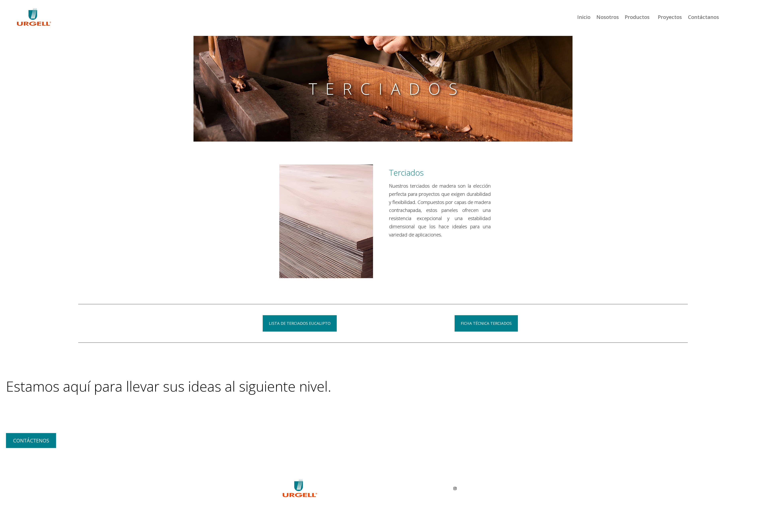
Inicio (583, 17)
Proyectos (670, 17)
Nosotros (607, 17)
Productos (637, 17)
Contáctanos (703, 17)
